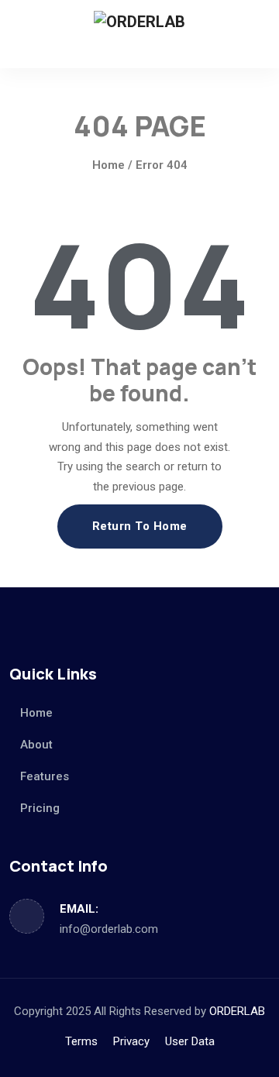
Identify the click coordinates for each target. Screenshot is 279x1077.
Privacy (131, 1041)
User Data (190, 1041)
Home (108, 165)
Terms (81, 1041)
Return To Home (140, 526)
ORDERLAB (237, 1011)
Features (44, 776)
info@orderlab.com (109, 929)
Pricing (40, 808)
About (36, 745)
